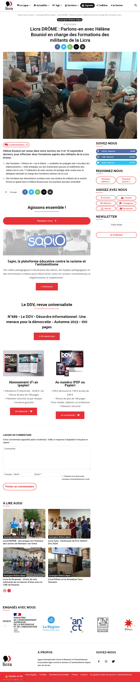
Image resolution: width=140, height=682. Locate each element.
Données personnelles (59, 675)
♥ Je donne (117, 5)
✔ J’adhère (102, 5)
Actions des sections (26, 15)
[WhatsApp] (70, 47)
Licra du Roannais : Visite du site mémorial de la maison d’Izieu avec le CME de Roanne (22, 582)
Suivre (132, 157)
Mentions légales (29, 675)
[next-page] (9, 590)
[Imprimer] (82, 47)
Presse (75, 675)
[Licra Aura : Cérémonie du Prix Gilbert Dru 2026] (69, 524)
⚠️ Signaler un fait (14, 676)
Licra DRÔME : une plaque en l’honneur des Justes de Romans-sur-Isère (23, 542)
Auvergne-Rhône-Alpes (46, 15)
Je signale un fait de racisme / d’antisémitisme (111, 675)
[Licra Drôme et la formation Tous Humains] (69, 562)
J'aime (132, 151)
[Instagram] (106, 661)
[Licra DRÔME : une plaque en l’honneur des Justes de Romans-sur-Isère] (24, 524)
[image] (47, 242)
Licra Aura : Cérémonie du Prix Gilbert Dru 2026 (67, 542)
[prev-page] (4, 590)
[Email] (76, 47)
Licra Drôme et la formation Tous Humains (65, 581)
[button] (135, 5)
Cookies (42, 675)
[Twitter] (63, 47)
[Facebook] (57, 47)
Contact (84, 675)
